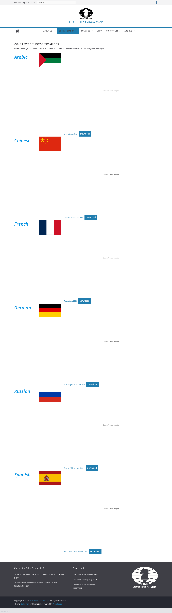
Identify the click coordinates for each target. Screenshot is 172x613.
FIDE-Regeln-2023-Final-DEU (74, 384)
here (95, 574)
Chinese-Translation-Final (73, 217)
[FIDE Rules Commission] (17, 31)
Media (99, 31)
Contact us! (112, 31)
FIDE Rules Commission (86, 22)
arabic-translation (70, 134)
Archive (128, 31)
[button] (53, 31)
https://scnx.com (5, 611)
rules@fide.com (22, 586)
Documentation (66, 31)
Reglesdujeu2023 (70, 301)
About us (47, 31)
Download (85, 133)
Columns (85, 31)
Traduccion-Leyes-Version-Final (75, 551)
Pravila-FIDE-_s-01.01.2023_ (74, 468)
